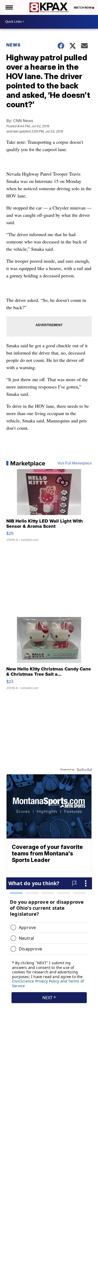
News (13, 44)
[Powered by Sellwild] (84, 769)
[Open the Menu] (9, 7)
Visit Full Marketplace (74, 463)
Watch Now (83, 7)
